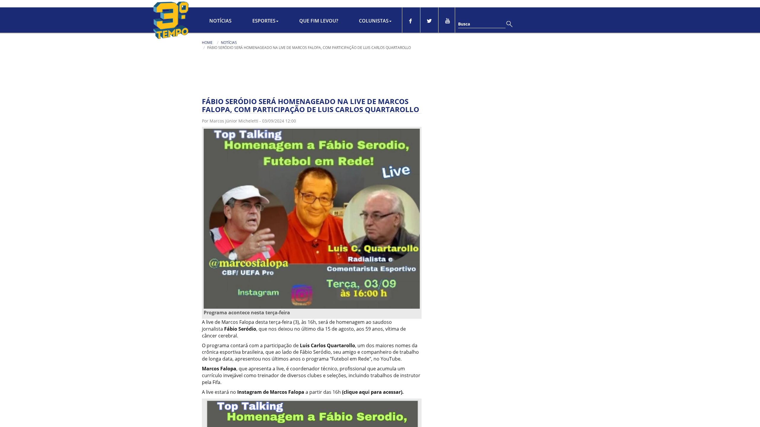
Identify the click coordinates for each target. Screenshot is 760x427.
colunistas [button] (374, 34)
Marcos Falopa (219, 381)
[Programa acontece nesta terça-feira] (312, 231)
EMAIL (545, 6)
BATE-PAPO (515, 6)
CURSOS (347, 6)
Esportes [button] (264, 34)
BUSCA (484, 6)
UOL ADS (391, 6)
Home (207, 55)
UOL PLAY (369, 6)
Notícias (220, 34)
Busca (464, 37)
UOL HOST (301, 6)
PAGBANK (324, 6)
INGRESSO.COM (271, 6)
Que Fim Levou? (318, 34)
